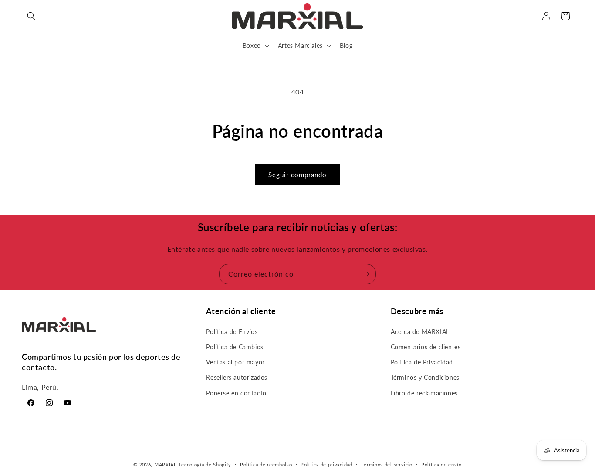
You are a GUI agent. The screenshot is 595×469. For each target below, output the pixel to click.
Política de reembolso (266, 464)
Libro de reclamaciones (424, 392)
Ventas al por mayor (235, 362)
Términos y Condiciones (425, 377)
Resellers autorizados (236, 377)
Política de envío (441, 464)
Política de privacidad (326, 464)
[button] (31, 16)
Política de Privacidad (422, 362)
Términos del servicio (386, 464)
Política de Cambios (234, 347)
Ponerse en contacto (236, 392)
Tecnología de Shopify (204, 464)
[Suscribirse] (365, 274)
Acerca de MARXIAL (420, 331)
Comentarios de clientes (426, 347)
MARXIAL (165, 464)
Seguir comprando (297, 175)
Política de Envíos (231, 331)
